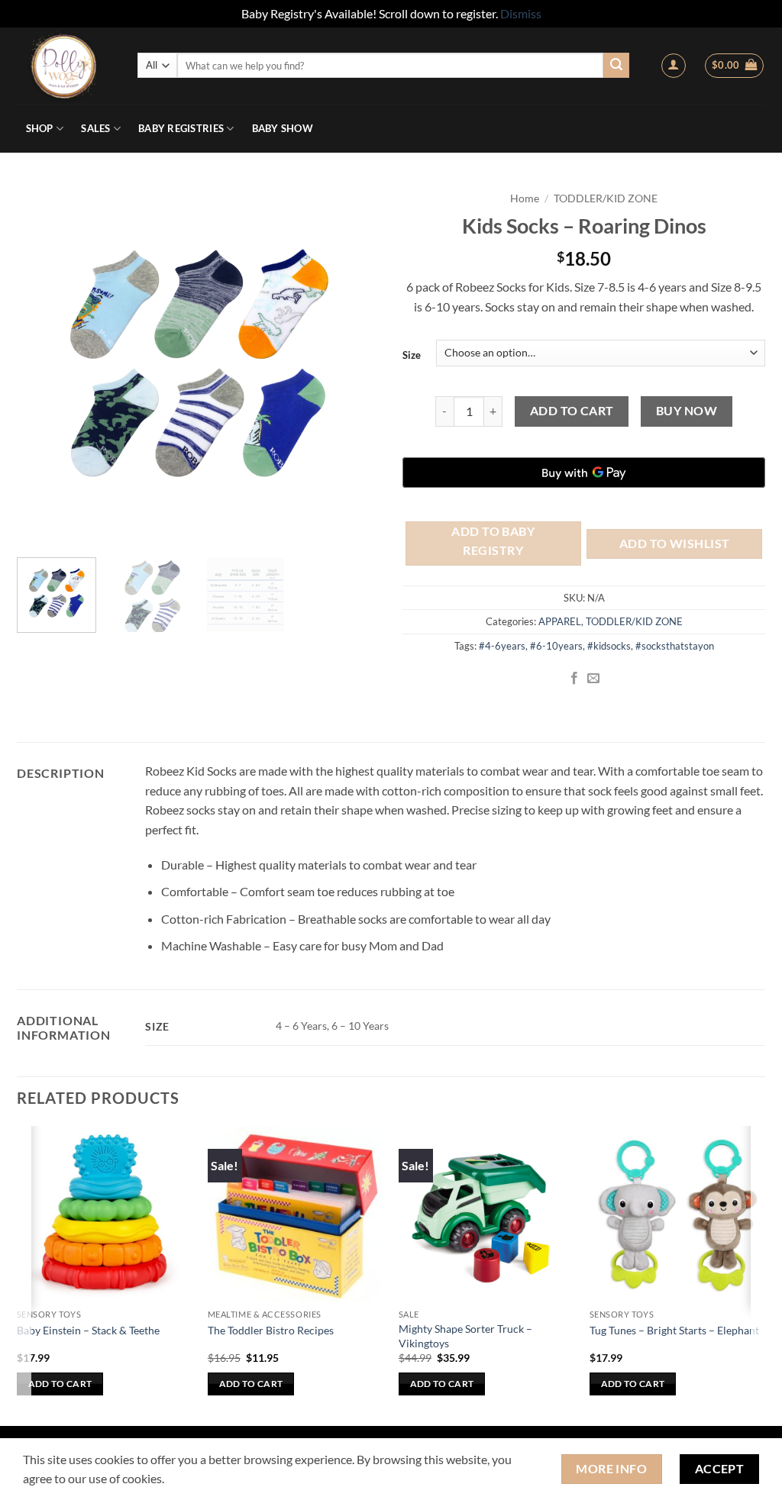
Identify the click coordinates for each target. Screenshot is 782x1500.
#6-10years (556, 646)
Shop (39, 128)
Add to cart (572, 411)
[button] (673, 65)
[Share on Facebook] (574, 678)
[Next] (359, 364)
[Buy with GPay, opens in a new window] (583, 472)
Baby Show (282, 128)
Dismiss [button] (520, 13)
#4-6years (502, 646)
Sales (95, 128)
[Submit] (616, 66)
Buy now (686, 411)
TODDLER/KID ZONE (606, 198)
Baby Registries (181, 128)
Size (411, 355)
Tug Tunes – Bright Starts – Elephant (674, 1330)
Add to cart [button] (60, 1384)
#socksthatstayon (674, 646)
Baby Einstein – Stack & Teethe (88, 1330)
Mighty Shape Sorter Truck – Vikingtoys (465, 1336)
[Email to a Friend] (593, 678)
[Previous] (38, 364)
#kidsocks (609, 646)
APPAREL (559, 621)
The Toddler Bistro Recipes (271, 1330)
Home (524, 198)
